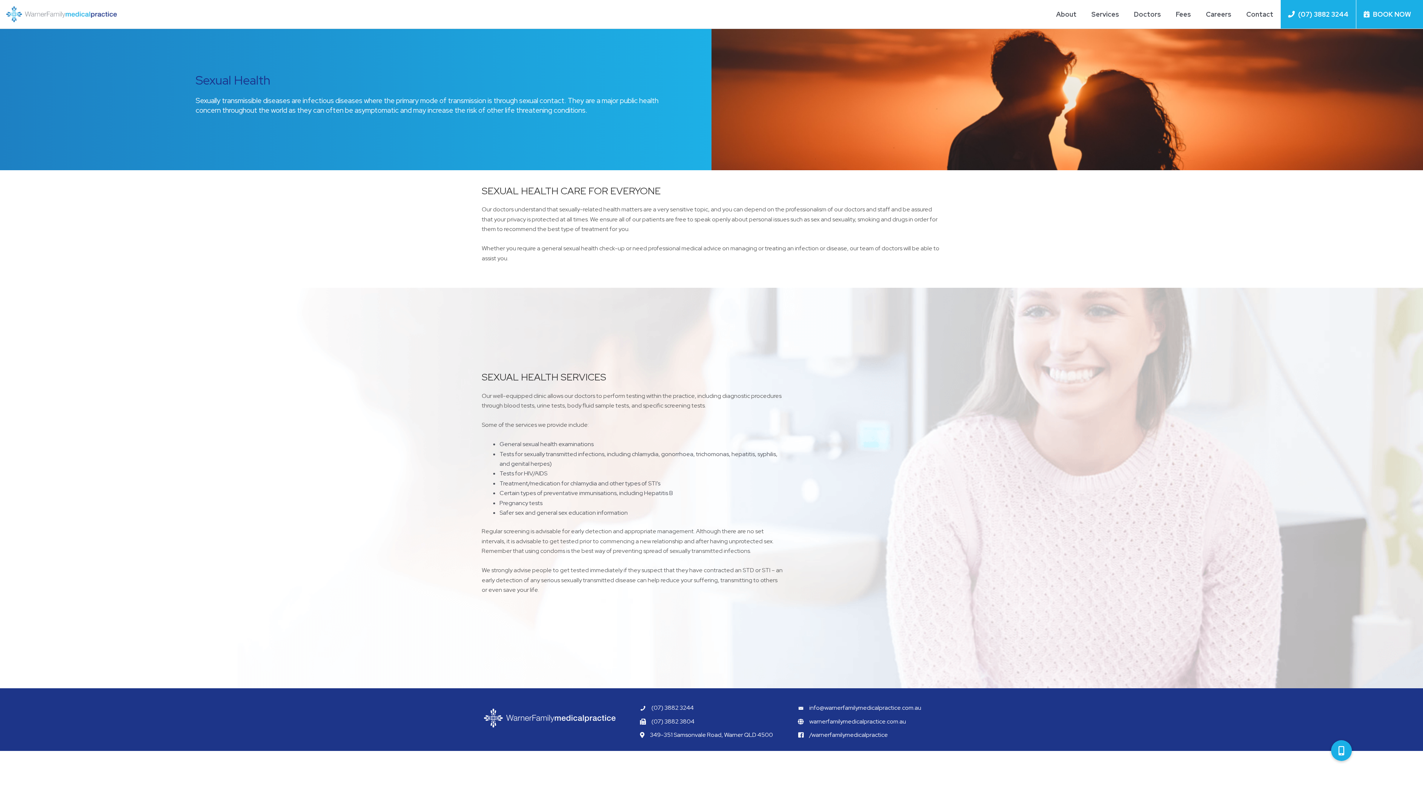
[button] (1341, 750)
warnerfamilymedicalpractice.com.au (857, 721)
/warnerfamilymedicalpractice (848, 735)
